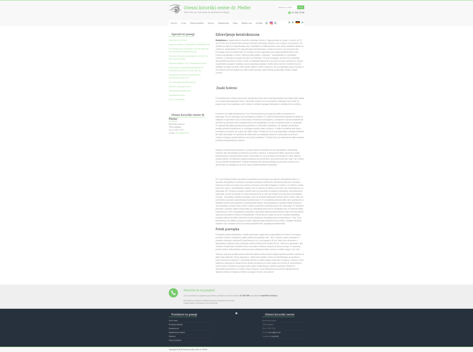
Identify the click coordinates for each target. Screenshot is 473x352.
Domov (174, 23)
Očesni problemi (197, 23)
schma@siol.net (181, 133)
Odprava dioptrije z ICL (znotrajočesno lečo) (188, 63)
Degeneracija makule (177, 332)
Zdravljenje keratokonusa (180, 91)
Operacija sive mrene (178, 40)
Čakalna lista (223, 23)
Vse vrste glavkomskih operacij (182, 82)
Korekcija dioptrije (176, 324)
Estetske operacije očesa (180, 86)
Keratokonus (174, 328)
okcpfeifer (275, 336)
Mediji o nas (247, 23)
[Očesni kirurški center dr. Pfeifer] (175, 5)
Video (235, 23)
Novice (211, 23)
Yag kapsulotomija (177, 95)
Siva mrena (173, 321)
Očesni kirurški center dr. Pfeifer (217, 7)
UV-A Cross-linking (176, 99)
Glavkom (172, 336)
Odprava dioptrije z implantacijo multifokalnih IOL (190, 44)
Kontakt (259, 23)
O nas (183, 23)
